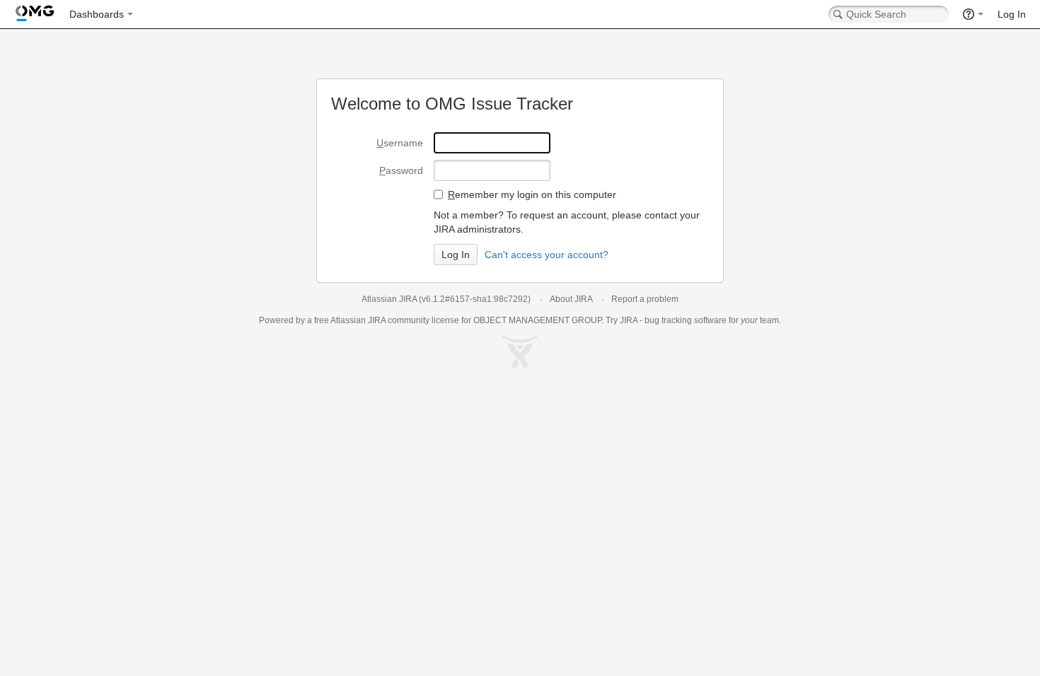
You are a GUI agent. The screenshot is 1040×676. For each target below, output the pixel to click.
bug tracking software (686, 320)
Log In (1012, 14)
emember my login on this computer (532, 194)
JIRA (377, 320)
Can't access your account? (546, 254)
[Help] (973, 14)
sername (399, 142)
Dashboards (96, 14)
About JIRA (571, 299)
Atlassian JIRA (389, 299)
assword (401, 170)
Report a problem (644, 299)
